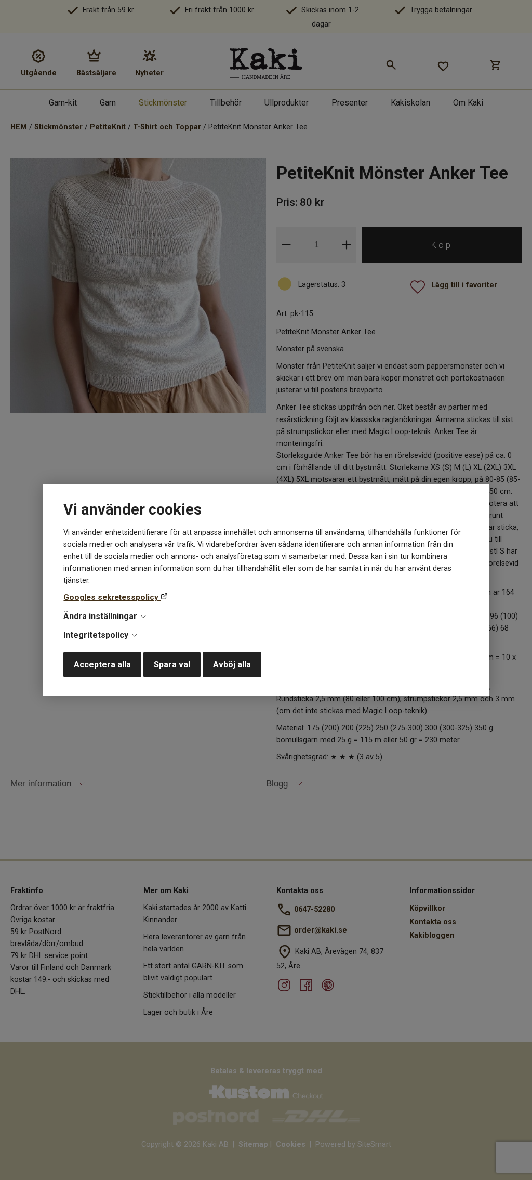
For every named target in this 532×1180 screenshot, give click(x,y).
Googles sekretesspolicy (112, 597)
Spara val (172, 665)
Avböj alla (232, 665)
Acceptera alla (102, 665)
